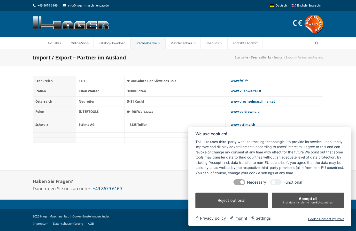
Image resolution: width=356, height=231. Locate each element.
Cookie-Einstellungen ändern (91, 216)
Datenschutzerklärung (68, 224)
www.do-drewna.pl (245, 111)
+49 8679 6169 (48, 5)
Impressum (40, 224)
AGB (91, 224)
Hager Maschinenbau (54, 216)
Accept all (308, 200)
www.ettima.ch (243, 125)
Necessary (256, 182)
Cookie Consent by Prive (326, 219)
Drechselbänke (261, 57)
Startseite (241, 57)
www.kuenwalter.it (246, 91)
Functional (293, 182)
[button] (316, 43)
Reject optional (231, 200)
